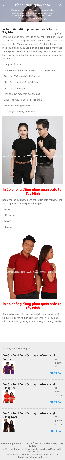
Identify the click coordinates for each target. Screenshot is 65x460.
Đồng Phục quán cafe (32, 5)
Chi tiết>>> (56, 373)
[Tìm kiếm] (61, 6)
